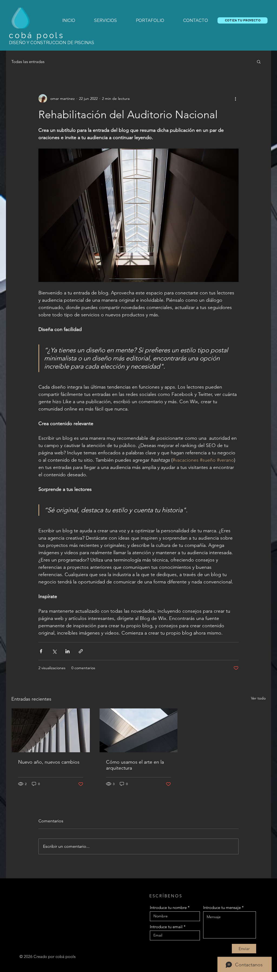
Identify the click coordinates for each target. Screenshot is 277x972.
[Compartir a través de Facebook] (41, 651)
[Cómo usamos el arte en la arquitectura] (139, 730)
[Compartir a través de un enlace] (80, 651)
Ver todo (258, 698)
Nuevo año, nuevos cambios (49, 762)
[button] (258, 61)
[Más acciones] (235, 98)
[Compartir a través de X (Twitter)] (54, 651)
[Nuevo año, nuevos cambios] (51, 730)
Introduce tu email (166, 927)
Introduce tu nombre (168, 907)
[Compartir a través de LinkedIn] (67, 651)
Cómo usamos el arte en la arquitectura (135, 765)
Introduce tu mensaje (222, 907)
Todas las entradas (27, 61)
